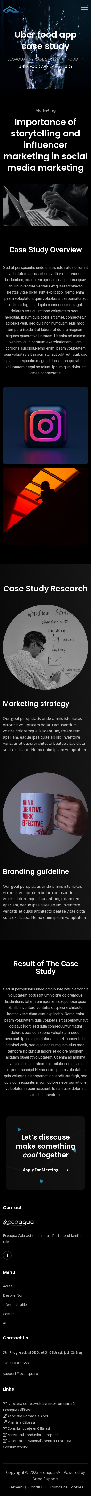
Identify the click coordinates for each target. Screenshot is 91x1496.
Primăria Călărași (21, 1422)
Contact (9, 1313)
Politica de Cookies (66, 1487)
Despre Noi (12, 1295)
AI (4, 1322)
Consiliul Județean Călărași (28, 1428)
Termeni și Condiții (25, 1487)
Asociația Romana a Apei (27, 1415)
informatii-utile (15, 1304)
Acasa (8, 1286)
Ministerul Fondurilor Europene (33, 1434)
